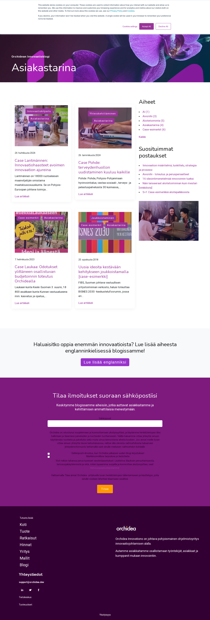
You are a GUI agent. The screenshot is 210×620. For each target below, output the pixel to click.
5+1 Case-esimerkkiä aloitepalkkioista (166, 192)
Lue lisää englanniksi (105, 362)
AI (146, 111)
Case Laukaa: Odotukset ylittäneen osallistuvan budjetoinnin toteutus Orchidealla (36, 274)
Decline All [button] (163, 26)
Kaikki (142, 136)
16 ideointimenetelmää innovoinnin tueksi (168, 178)
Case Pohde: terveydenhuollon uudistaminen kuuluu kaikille (104, 167)
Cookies (131, 10)
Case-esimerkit (28, 218)
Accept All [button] (146, 26)
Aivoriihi (150, 116)
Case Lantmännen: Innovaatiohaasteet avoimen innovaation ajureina (39, 165)
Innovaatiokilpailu (39, 111)
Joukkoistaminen (102, 218)
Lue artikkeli (22, 196)
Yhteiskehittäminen (103, 113)
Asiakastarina (40, 118)
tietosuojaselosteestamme (104, 467)
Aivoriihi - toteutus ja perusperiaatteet (166, 174)
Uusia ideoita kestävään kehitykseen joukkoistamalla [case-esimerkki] (103, 271)
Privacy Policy (116, 10)
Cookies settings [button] (130, 26)
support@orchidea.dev (31, 582)
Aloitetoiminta (153, 120)
